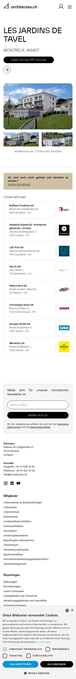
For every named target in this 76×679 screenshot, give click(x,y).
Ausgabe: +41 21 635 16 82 (19, 466)
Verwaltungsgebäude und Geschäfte (25, 601)
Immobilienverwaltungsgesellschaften (26, 559)
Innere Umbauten (14, 591)
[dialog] (38, 642)
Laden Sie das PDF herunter (29, 60)
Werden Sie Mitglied (19, 184)
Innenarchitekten (13, 526)
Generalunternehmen (16, 535)
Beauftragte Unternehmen (19, 540)
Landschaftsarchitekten (17, 521)
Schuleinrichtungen (15, 605)
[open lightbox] (38, 106)
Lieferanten (10, 507)
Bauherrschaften (13, 554)
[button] (10, 106)
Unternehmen (11, 512)
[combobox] (67, 610)
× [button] (72, 610)
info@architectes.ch (15, 474)
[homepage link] (20, 6)
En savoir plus (44, 641)
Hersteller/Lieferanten (16, 550)
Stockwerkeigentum (15, 564)
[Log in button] (61, 6)
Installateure (11, 545)
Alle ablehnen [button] (57, 664)
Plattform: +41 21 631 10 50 (19, 471)
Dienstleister (11, 517)
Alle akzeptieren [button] (20, 664)
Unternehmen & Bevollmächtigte (23, 502)
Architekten (10, 531)
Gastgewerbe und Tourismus (20, 596)
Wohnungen (10, 582)
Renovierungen (12, 586)
